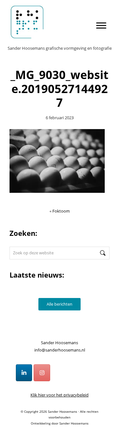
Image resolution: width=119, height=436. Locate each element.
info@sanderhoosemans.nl (59, 350)
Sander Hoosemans (60, 13)
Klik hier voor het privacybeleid (59, 395)
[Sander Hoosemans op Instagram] (42, 373)
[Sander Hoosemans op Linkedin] (24, 373)
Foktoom (61, 211)
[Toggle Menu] (101, 25)
